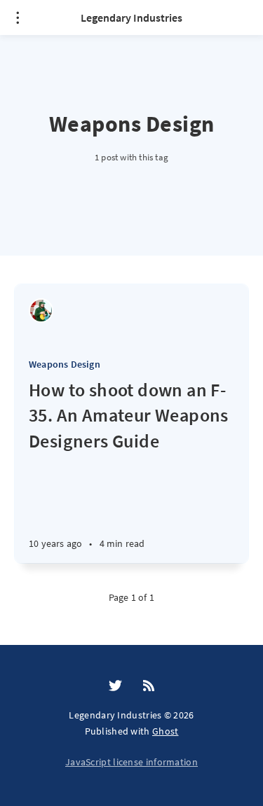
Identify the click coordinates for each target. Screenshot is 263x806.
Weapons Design (64, 364)
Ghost (165, 731)
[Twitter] (115, 686)
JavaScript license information (131, 762)
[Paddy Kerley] (41, 310)
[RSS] (148, 686)
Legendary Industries (131, 17)
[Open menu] (17, 17)
